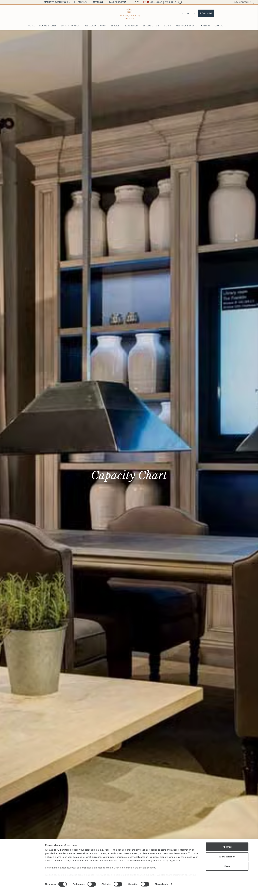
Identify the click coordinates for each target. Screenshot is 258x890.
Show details (161, 884)
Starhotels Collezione (56, 2)
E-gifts (168, 26)
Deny (227, 866)
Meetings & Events (186, 26)
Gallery (205, 26)
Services (116, 26)
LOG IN (152, 2)
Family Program (117, 2)
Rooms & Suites (47, 26)
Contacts (220, 26)
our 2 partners (62, 849)
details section (147, 867)
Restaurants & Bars (96, 26)
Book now (206, 13)
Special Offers (151, 26)
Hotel (31, 26)
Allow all (227, 847)
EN (188, 13)
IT (183, 13)
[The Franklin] (129, 13)
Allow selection (227, 856)
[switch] (91, 884)
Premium (82, 2)
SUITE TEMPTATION (70, 26)
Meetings (98, 2)
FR (194, 13)
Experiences (132, 26)
